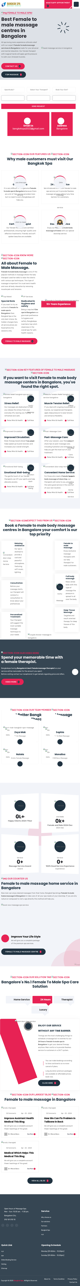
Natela (20, 754)
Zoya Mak (20, 732)
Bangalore (62, 128)
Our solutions (45, 1221)
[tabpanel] (37, 1054)
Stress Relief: (11, 403)
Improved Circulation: (17, 437)
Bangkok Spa (45, 1230)
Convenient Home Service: (59, 472)
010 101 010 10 (9, 1220)
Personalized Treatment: (16, 615)
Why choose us (46, 1217)
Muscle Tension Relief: (57, 403)
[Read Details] (20, 1108)
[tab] (18, 998)
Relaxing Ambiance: (20, 544)
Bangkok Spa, (19, 1281)
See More (30, 1134)
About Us (47, 1279)
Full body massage (70, 577)
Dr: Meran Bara (13, 1134)
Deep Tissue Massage (69, 611)
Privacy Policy (72, 1279)
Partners (44, 1226)
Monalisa (60, 754)
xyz (42, 1234)
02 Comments (11, 1113)
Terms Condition (58, 1279)
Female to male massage (68, 545)
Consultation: (16, 583)
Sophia (60, 732)
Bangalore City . (10, 1216)
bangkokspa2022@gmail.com (28, 128)
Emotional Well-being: (17, 472)
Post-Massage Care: (56, 437)
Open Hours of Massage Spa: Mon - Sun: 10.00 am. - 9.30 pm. (16, 1210)
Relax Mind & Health (15, 420)
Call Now (30, 420)
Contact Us (73, 1282)
